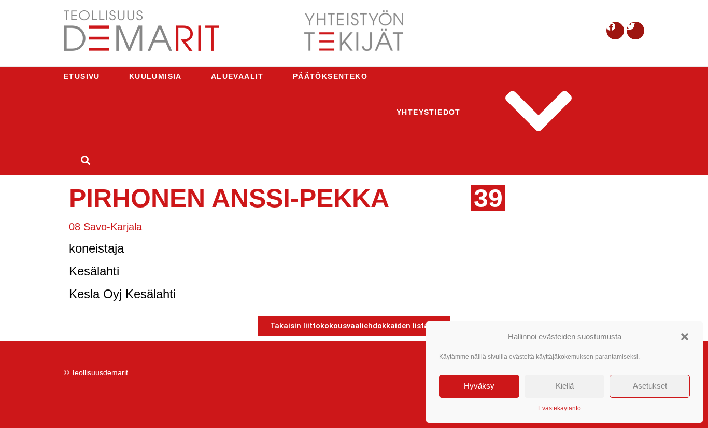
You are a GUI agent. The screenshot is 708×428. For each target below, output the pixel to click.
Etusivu (82, 76)
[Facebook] (615, 30)
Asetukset (650, 385)
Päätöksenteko (330, 76)
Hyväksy (479, 385)
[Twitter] (635, 30)
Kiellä (565, 385)
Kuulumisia (155, 76)
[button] (684, 337)
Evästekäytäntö (559, 408)
